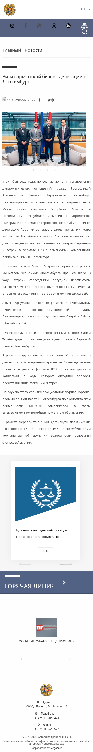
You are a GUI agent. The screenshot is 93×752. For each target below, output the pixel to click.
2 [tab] (40, 170)
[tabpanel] (44, 137)
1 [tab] (33, 170)
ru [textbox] (83, 8)
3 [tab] (48, 170)
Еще (45, 551)
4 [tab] (55, 170)
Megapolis (56, 748)
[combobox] (85, 9)
